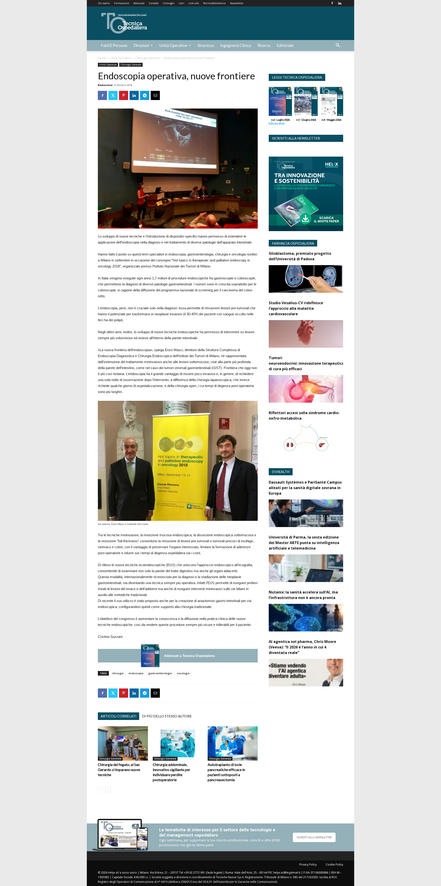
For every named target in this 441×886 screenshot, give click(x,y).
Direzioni (141, 45)
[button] (337, 46)
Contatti (153, 3)
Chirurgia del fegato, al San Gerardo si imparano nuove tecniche (119, 769)
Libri (181, 3)
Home (102, 58)
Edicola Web (276, 123)
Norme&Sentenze (214, 3)
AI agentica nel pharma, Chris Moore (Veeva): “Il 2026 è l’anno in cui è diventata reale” (302, 647)
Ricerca (263, 45)
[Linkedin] (339, 3)
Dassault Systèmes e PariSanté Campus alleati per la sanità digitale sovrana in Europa (305, 488)
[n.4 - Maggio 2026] (331, 102)
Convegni (168, 3)
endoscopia (136, 673)
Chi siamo (104, 3)
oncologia (183, 673)
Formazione (121, 3)
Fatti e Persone (114, 45)
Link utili (194, 3)
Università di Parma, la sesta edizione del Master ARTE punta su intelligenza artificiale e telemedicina (304, 543)
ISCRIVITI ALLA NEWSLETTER (314, 837)
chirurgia (118, 673)
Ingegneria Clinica (235, 45)
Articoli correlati (118, 716)
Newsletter (237, 3)
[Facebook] (332, 3)
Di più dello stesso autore (167, 716)
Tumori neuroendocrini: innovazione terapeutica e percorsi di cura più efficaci (316, 363)
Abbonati (138, 3)
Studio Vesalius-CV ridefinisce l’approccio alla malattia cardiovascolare (296, 308)
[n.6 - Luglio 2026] (150, 655)
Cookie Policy (334, 864)
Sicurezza (206, 45)
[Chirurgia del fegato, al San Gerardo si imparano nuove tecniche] (123, 743)
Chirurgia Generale (147, 58)
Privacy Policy (308, 864)
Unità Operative (173, 45)
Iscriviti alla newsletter (296, 138)
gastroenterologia (160, 673)
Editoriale (285, 45)
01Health (280, 472)
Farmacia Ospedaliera (293, 243)
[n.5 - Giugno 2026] (305, 102)
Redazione (105, 85)
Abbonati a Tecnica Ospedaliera (189, 656)
